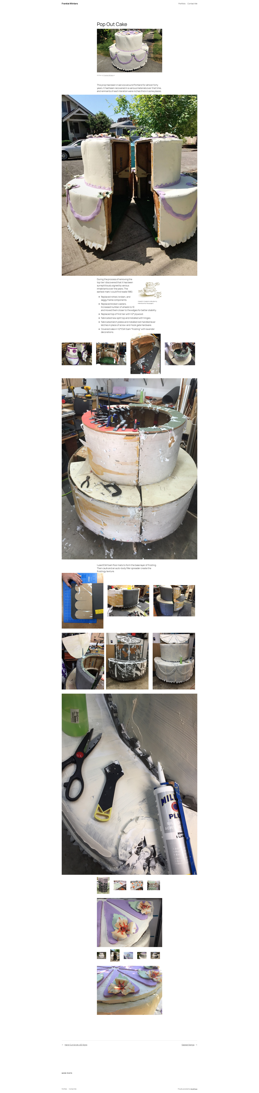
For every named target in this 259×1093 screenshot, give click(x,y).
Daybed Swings (188, 1045)
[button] (77, 354)
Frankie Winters (70, 3)
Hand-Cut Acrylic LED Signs (76, 1045)
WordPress (194, 1089)
